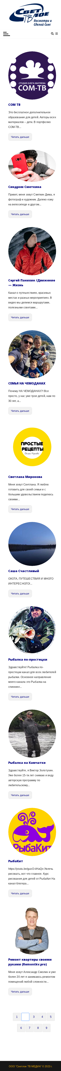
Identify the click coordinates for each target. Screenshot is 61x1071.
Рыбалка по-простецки (27, 659)
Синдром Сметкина (24, 187)
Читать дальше (20, 136)
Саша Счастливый (23, 571)
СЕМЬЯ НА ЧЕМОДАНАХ (26, 383)
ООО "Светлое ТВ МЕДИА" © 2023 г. (30, 1066)
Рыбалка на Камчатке (27, 763)
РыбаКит (15, 861)
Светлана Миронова (25, 477)
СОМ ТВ (14, 105)
